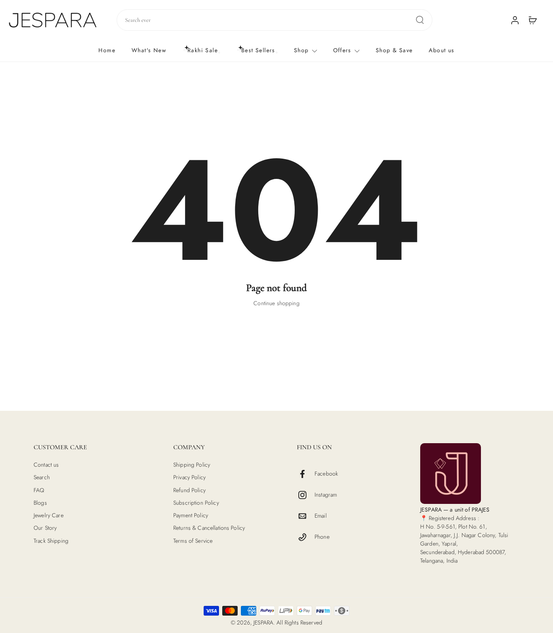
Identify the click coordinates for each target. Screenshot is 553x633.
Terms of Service (193, 540)
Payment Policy (190, 515)
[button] (91, 447)
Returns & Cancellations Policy (209, 528)
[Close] (366, 299)
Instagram (326, 495)
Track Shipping (51, 540)
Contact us (46, 465)
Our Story (45, 528)
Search (42, 477)
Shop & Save (394, 50)
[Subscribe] (344, 379)
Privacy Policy (189, 477)
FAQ (39, 490)
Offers (342, 50)
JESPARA (263, 622)
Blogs (40, 503)
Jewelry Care (49, 515)
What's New (149, 50)
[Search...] (419, 19)
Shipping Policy (191, 465)
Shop (301, 50)
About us (441, 50)
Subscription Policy (196, 503)
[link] (276, 434)
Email (321, 516)
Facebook (326, 474)
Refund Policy (189, 490)
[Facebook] (306, 474)
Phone (322, 537)
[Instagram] (306, 495)
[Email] (306, 516)
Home (106, 50)
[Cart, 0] (533, 20)
